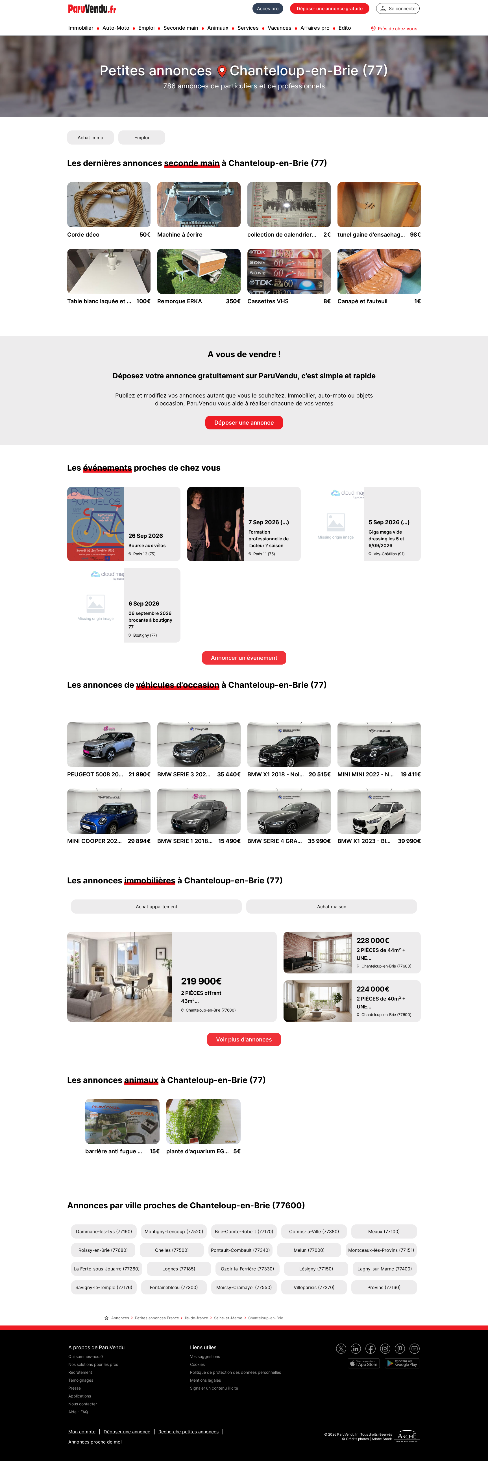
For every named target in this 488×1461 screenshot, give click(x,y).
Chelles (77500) (172, 1250)
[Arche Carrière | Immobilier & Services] (407, 1436)
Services (248, 28)
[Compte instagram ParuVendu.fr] (385, 1349)
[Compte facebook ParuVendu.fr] (370, 1349)
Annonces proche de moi (95, 1442)
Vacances (279, 28)
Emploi (146, 28)
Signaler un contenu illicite (214, 1388)
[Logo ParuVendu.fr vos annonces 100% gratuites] (92, 15)
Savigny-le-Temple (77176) (103, 1287)
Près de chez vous (397, 28)
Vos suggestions (205, 1356)
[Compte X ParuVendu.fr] (341, 1349)
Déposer (330, 8)
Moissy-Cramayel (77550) (244, 1287)
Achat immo (90, 137)
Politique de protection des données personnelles (235, 1372)
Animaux (217, 28)
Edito (345, 28)
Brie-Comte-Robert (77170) (244, 1231)
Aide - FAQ (78, 1411)
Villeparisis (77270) (314, 1287)
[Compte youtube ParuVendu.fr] (414, 1349)
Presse (74, 1388)
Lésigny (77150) (316, 1269)
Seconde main (181, 28)
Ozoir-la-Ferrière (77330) (247, 1269)
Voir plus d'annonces (244, 1039)
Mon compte (81, 1431)
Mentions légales (205, 1380)
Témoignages (80, 1380)
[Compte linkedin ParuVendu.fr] (356, 1349)
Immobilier (80, 28)
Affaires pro (315, 28)
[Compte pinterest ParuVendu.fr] (400, 1349)
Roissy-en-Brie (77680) (103, 1250)
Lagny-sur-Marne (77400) (385, 1269)
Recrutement (80, 1372)
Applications (79, 1396)
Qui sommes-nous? (85, 1356)
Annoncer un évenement (244, 657)
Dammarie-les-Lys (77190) (104, 1231)
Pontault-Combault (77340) (240, 1250)
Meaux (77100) (384, 1231)
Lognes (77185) (178, 1269)
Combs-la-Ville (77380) (314, 1231)
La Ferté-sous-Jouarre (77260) (107, 1269)
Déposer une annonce (244, 422)
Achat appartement (156, 906)
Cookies (197, 1364)
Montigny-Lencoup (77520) (174, 1231)
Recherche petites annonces (188, 1431)
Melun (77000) (309, 1250)
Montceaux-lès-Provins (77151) (381, 1250)
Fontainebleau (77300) (174, 1287)
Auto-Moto (116, 28)
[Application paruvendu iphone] (363, 1363)
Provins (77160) (384, 1287)
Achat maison (331, 906)
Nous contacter (82, 1403)
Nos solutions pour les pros (93, 1364)
